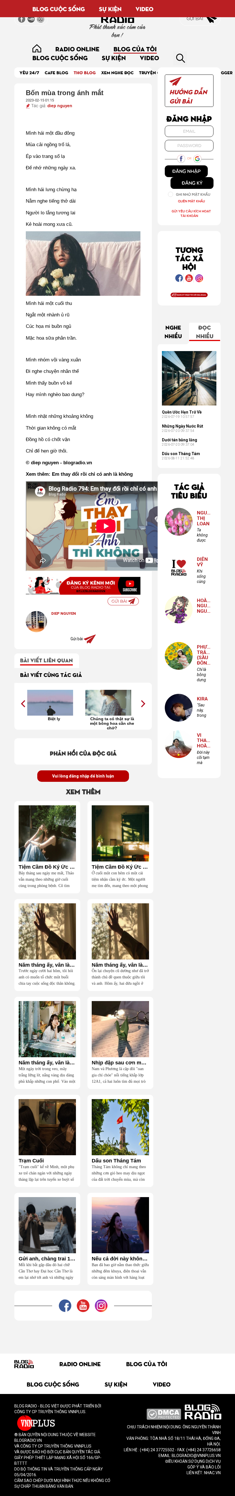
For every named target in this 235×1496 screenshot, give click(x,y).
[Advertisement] (118, 1333)
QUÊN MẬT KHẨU (191, 201)
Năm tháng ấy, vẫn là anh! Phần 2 (120, 965)
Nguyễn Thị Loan (203, 518)
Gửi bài (195, 18)
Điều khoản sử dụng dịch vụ (193, 1461)
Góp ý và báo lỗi (204, 1467)
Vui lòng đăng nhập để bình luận (83, 776)
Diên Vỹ (202, 562)
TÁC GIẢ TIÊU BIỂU (189, 490)
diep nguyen (59, 105)
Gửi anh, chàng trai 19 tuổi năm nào (47, 1259)
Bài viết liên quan (46, 659)
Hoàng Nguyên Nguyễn (203, 606)
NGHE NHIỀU (173, 331)
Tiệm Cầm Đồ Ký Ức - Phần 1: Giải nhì (120, 867)
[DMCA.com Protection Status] (163, 1413)
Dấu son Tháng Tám (116, 1161)
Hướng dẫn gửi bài (188, 96)
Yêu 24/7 (29, 72)
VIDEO (144, 9)
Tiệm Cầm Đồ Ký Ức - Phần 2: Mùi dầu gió (47, 867)
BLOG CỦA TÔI (135, 48)
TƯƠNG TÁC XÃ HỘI (189, 257)
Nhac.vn (212, 1472)
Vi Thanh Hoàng (203, 741)
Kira (202, 699)
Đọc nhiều (205, 331)
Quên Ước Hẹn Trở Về (182, 412)
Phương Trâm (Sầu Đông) (203, 655)
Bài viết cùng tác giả (51, 674)
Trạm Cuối (31, 1161)
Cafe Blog (56, 72)
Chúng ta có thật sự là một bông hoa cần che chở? (112, 723)
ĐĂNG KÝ (192, 183)
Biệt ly (54, 718)
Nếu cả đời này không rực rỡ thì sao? (120, 1259)
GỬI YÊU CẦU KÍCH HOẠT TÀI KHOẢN (191, 213)
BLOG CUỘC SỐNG (58, 9)
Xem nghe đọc (117, 72)
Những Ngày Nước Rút (182, 426)
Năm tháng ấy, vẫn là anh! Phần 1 (47, 1063)
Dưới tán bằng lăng (179, 440)
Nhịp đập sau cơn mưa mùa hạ (120, 1063)
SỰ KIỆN (110, 9)
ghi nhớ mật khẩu (193, 194)
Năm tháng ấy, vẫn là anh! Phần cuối (47, 965)
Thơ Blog (85, 72)
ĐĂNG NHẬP (186, 171)
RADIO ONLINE (77, 48)
